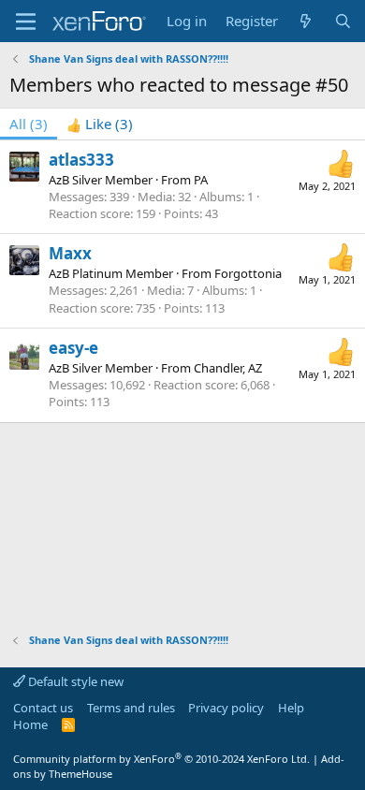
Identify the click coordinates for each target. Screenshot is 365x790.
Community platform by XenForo (161, 759)
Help (291, 707)
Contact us (43, 707)
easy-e (73, 347)
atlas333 (81, 159)
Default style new (74, 681)
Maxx (70, 253)
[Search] (343, 21)
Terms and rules (131, 707)
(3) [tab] (28, 123)
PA (201, 179)
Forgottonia (248, 273)
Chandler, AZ (228, 367)
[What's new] (305, 21)
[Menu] (26, 21)
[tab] (99, 124)
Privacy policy (226, 707)
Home (30, 724)
